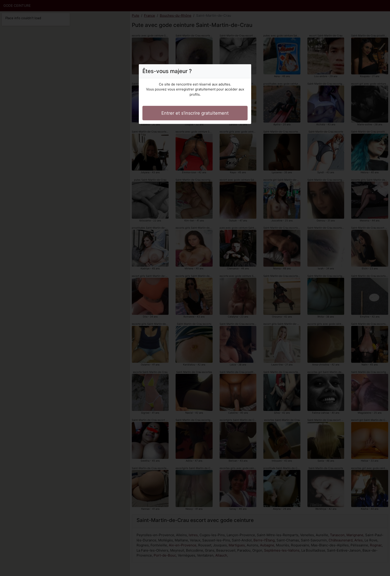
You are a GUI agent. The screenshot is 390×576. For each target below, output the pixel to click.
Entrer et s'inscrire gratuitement (195, 113)
